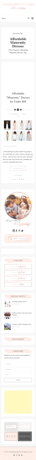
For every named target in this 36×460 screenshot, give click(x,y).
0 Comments (19, 175)
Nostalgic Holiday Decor (19, 301)
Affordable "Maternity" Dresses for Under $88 (18, 97)
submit (18, 380)
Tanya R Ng (15, 114)
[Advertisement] (18, 78)
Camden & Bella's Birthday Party (21, 324)
